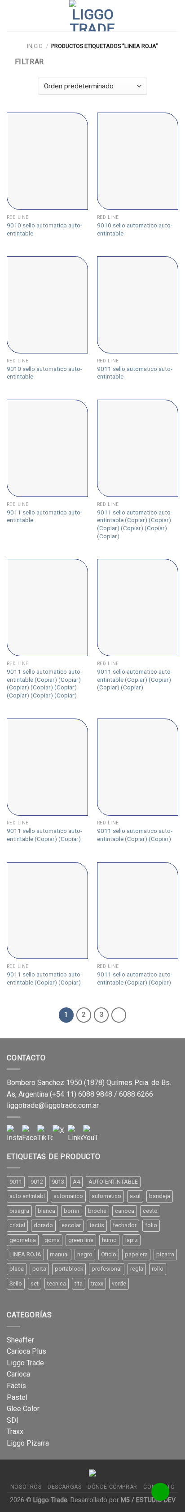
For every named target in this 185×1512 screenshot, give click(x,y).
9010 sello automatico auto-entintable (44, 229)
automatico (68, 1196)
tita (79, 1283)
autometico (106, 1196)
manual (59, 1254)
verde (119, 1283)
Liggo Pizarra (28, 1443)
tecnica (56, 1283)
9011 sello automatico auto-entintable (134, 372)
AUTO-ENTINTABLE (113, 1181)
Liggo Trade (25, 1363)
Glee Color (23, 1408)
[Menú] (12, 15)
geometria (22, 1240)
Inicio (35, 46)
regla (136, 1268)
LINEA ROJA (25, 1254)
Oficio (108, 1254)
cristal (17, 1225)
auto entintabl (27, 1196)
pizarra (165, 1254)
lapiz (131, 1240)
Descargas (65, 1487)
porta (39, 1268)
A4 (76, 1181)
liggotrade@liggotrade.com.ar (53, 1105)
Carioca (18, 1374)
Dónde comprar (112, 1487)
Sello (15, 1283)
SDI (12, 1420)
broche (97, 1210)
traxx (97, 1283)
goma (52, 1240)
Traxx (15, 1431)
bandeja (159, 1196)
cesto (150, 1210)
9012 (37, 1181)
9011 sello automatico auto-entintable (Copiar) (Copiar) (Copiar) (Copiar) (134, 679)
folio (151, 1225)
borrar (71, 1210)
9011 (15, 1181)
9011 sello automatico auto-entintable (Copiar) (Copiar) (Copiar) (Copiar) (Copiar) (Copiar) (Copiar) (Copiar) (44, 683)
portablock (69, 1268)
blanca (46, 1210)
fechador (125, 1225)
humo (109, 1240)
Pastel (17, 1397)
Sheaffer (20, 1340)
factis (96, 1225)
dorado (43, 1225)
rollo (157, 1268)
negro (84, 1254)
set (35, 1283)
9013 (58, 1181)
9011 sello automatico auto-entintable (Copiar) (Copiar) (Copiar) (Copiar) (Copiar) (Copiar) (134, 524)
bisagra (19, 1210)
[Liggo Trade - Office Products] (92, 15)
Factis (16, 1385)
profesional (107, 1268)
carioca (124, 1210)
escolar (71, 1225)
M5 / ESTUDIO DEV (148, 1500)
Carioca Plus (26, 1351)
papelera (136, 1254)
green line (80, 1240)
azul (135, 1196)
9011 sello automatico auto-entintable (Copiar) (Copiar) (44, 834)
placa (16, 1268)
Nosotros (26, 1487)
